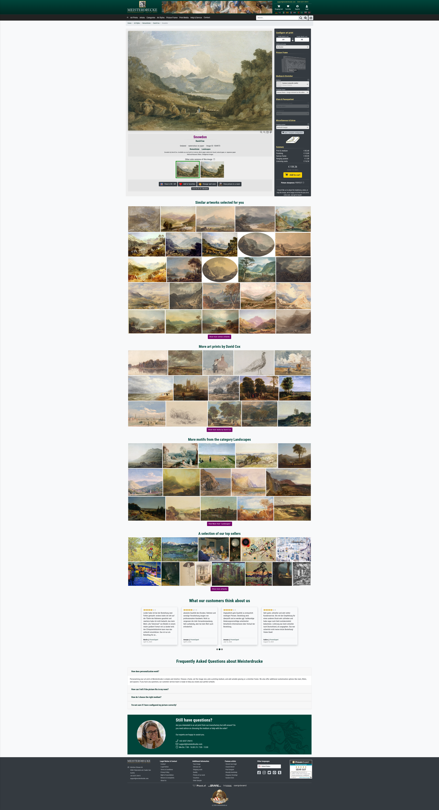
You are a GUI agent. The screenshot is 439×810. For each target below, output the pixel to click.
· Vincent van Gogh (231, 764)
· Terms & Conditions (166, 770)
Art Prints (134, 17)
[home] (127, 17)
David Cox (156, 23)
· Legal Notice (164, 767)
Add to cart (294, 175)
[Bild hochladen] (310, 17)
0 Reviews (204, 189)
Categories (151, 17)
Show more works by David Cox (219, 430)
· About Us (163, 781)
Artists (142, 17)
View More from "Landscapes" (220, 524)
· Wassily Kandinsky (231, 772)
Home (129, 23)
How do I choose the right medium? (146, 697)
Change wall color (208, 184)
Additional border (281, 44)
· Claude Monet (229, 767)
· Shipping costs (197, 770)
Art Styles (161, 17)
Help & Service (196, 17)
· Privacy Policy (164, 772)
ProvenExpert (154, 640)
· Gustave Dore (229, 778)
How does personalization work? (145, 671)
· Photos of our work (198, 775)
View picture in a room (231, 184)
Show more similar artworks (219, 337)
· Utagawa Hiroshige (231, 775)
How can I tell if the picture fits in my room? (150, 689)
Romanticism (146, 23)
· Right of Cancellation (167, 775)
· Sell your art (196, 767)
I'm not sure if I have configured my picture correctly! (153, 705)
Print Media (184, 17)
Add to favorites (188, 184)
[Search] (300, 17)
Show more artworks (219, 589)
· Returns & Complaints (167, 778)
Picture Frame (172, 17)
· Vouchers (195, 778)
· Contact (163, 764)
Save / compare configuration (293, 133)
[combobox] (292, 47)
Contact (207, 17)
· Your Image (196, 764)
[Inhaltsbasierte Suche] (305, 17)
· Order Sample (197, 781)
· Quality (194, 772)
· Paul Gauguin (229, 770)
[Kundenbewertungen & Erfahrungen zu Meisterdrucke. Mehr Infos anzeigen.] (301, 769)
